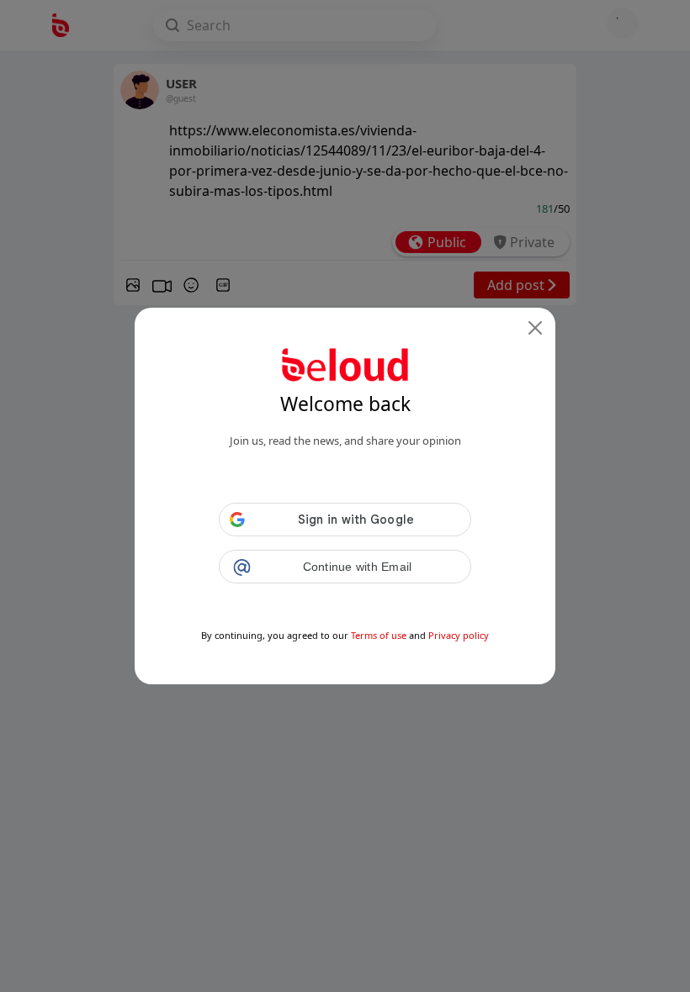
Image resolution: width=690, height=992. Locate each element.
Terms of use (378, 635)
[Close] (535, 327)
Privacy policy (458, 635)
